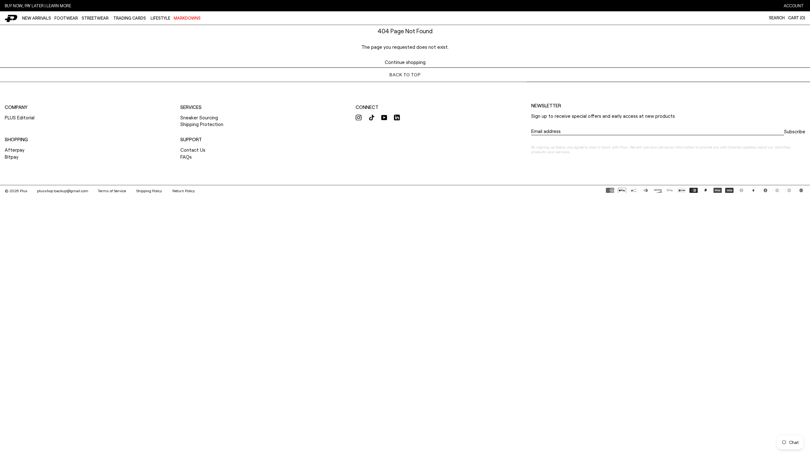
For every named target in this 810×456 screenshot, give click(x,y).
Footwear (66, 18)
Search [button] (777, 17)
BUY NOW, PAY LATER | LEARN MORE (38, 5)
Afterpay (14, 150)
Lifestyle (160, 18)
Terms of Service (112, 190)
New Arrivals (36, 18)
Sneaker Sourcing (199, 117)
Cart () (796, 17)
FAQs (186, 157)
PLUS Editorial (19, 117)
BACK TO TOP (404, 74)
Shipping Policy (149, 190)
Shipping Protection (201, 124)
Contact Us (192, 150)
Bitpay (11, 157)
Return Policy (183, 190)
